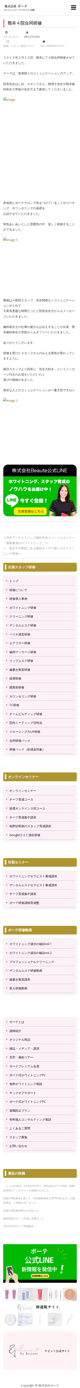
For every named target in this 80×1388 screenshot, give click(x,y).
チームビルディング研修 (25, 714)
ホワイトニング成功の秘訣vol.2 (30, 953)
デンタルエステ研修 (22, 625)
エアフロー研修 (19, 643)
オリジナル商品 (19, 1039)
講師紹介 (15, 1031)
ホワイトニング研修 (22, 608)
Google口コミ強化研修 (24, 835)
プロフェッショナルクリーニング (31, 962)
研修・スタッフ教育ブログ (18, 46)
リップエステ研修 (21, 661)
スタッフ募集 (18, 1137)
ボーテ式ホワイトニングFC (27, 1075)
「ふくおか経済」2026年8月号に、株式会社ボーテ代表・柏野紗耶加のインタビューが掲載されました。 (39, 1188)
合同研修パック (19, 741)
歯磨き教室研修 (19, 670)
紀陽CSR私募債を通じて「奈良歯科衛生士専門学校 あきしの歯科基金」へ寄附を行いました (39, 1200)
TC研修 (14, 705)
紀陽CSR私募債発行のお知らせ (20, 1210)
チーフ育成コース (21, 799)
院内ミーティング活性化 (25, 723)
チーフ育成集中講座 (22, 817)
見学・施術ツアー (21, 1057)
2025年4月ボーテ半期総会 (18, 1226)
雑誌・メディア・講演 (24, 1048)
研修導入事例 (18, 599)
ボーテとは (16, 1022)
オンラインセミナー (22, 791)
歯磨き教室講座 (19, 979)
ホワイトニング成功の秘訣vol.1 (30, 944)
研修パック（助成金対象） (27, 749)
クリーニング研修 (21, 616)
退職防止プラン (19, 1110)
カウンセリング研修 (22, 696)
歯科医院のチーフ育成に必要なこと (23, 1218)
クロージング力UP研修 (24, 732)
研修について (18, 590)
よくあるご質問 (19, 1128)
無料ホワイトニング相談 (25, 1084)
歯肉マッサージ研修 (22, 652)
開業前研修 (16, 687)
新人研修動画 (18, 988)
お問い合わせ (18, 1146)
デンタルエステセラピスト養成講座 (33, 885)
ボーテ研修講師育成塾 (24, 903)
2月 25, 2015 (10, 37)
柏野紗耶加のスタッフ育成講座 (30, 826)
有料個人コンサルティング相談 (30, 1119)
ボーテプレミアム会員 (24, 1066)
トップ (13, 581)
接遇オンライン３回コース (27, 808)
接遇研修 (15, 678)
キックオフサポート (22, 1093)
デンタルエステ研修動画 (25, 970)
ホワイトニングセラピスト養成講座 (33, 876)
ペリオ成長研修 (19, 634)
